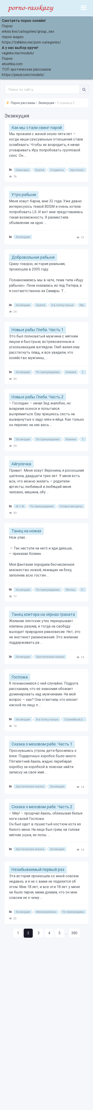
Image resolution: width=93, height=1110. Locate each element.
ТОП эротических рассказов (26, 69)
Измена (71, 372)
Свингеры (22, 169)
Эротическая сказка (50, 656)
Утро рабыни (24, 194)
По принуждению (48, 372)
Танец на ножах (26, 530)
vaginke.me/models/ (18, 53)
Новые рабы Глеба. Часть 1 (37, 329)
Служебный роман (77, 719)
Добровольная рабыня (33, 257)
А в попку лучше (62, 305)
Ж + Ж (20, 506)
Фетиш (70, 589)
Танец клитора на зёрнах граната (43, 614)
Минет (84, 305)
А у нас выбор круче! (20, 48)
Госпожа (20, 677)
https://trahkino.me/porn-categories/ (31, 42)
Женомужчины (46, 912)
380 (74, 933)
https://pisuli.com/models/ (23, 75)
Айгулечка (21, 464)
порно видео (12, 37)
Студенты (57, 169)
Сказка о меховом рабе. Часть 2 (42, 806)
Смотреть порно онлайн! (24, 20)
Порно (7, 26)
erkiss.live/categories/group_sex (28, 31)
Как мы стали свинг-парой (37, 127)
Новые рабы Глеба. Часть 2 (37, 397)
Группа (39, 169)
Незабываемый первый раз (38, 869)
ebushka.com (12, 64)
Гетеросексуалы (71, 506)
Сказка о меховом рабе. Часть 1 (42, 744)
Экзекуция (23, 237)
